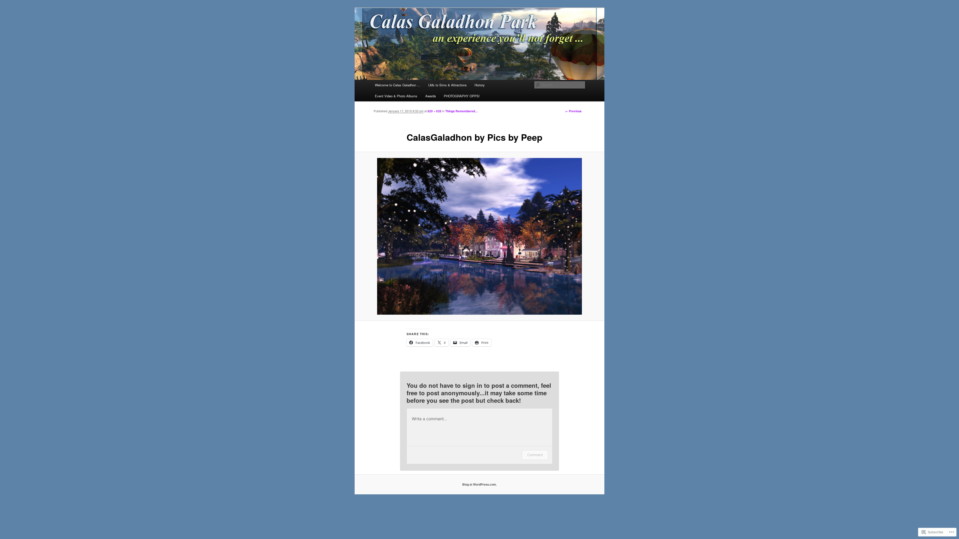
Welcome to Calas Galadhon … (397, 85)
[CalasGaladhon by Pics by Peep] (479, 236)
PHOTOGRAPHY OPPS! (462, 96)
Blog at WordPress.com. (479, 484)
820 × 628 (434, 111)
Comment (535, 455)
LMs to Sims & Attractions (447, 85)
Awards (430, 96)
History (480, 85)
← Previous (573, 111)
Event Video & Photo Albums (396, 96)
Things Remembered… (461, 111)
